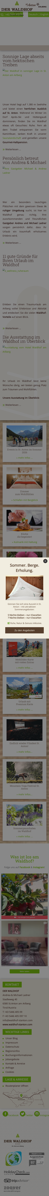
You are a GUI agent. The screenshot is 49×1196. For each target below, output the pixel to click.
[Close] (45, 561)
